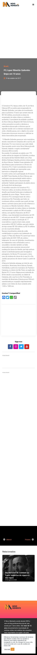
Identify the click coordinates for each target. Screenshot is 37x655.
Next (32, 570)
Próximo (28, 540)
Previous (5, 570)
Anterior (9, 540)
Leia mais (7, 649)
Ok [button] (12, 649)
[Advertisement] (18, 36)
